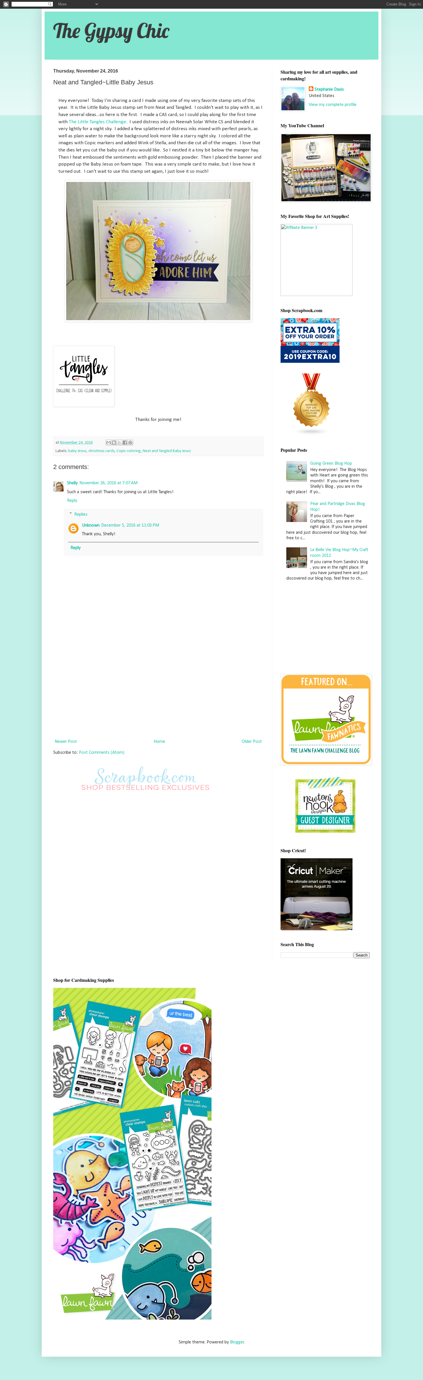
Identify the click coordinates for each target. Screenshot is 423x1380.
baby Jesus (77, 451)
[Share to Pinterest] (130, 442)
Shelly (72, 483)
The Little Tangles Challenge (97, 121)
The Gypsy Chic (111, 30)
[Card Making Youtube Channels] (312, 434)
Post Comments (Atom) (101, 752)
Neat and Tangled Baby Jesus (167, 451)
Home (159, 741)
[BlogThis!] (114, 442)
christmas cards (101, 451)
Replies (80, 514)
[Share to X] (119, 442)
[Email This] (108, 442)
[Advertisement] (158, 689)
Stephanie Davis (329, 89)
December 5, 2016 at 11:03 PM (130, 525)
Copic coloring (129, 451)
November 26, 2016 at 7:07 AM (108, 483)
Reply (72, 500)
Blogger (237, 1342)
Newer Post (66, 741)
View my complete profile (333, 104)
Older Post (252, 741)
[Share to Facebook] (125, 442)
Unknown (91, 525)
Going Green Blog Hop (331, 463)
